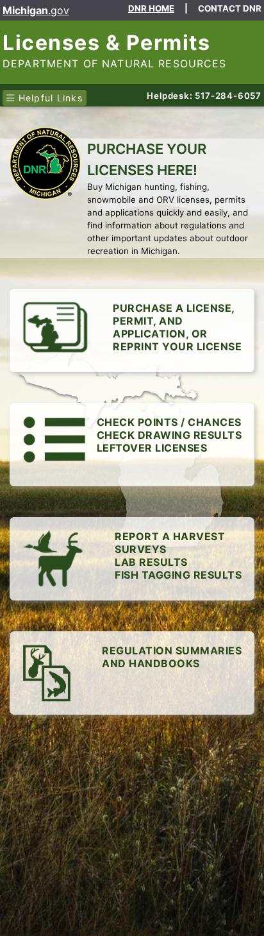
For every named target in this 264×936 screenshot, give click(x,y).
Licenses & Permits (106, 42)
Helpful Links (49, 97)
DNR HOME (151, 8)
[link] (132, 330)
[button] (132, 444)
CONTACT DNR (229, 8)
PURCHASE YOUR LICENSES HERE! (146, 159)
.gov (36, 10)
